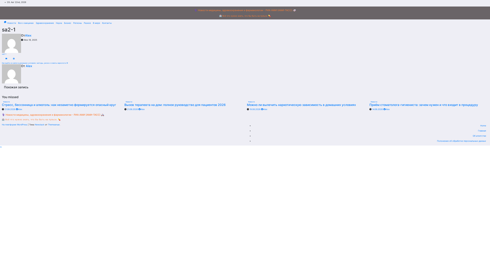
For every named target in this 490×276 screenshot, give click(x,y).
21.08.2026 (10, 109)
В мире (96, 23)
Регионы (77, 23)
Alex (28, 35)
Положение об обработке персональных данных (461, 141)
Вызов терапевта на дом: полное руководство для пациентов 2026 (175, 105)
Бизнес (67, 23)
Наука (59, 23)
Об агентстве (479, 136)
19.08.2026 (255, 109)
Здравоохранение (45, 23)
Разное (87, 23)
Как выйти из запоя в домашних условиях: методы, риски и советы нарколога (34, 63)
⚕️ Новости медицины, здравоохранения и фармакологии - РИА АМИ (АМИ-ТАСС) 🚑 (245, 10)
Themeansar (54, 124)
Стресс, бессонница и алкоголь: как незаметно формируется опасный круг (59, 105)
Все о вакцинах (26, 23)
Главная (482, 130)
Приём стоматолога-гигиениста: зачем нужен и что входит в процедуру (423, 105)
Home (483, 125)
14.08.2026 (377, 109)
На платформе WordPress (15, 124)
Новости (11, 23)
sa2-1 (4, 54)
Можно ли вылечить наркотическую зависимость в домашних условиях (301, 105)
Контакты (107, 23)
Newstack (39, 124)
